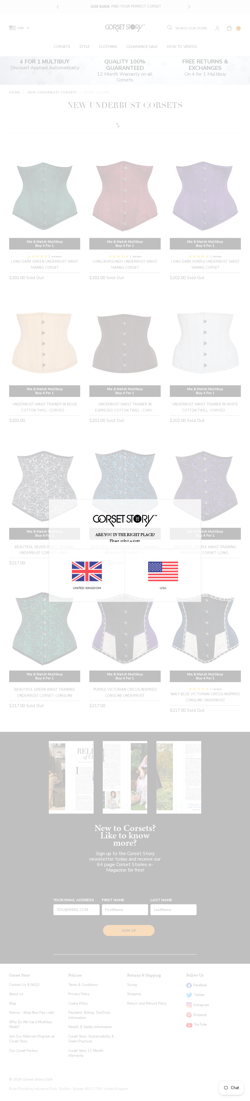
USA (163, 588)
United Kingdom (87, 588)
